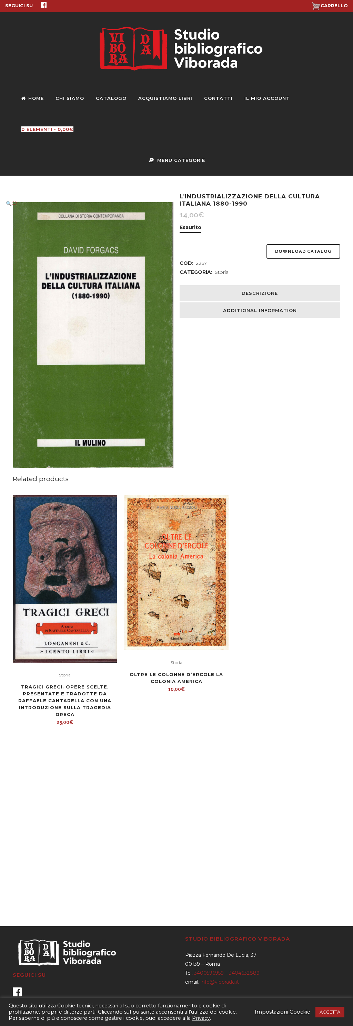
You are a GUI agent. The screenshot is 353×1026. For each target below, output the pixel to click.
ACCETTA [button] (330, 1012)
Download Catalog (303, 251)
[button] (86, 203)
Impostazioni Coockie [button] (282, 1012)
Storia (222, 272)
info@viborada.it (220, 982)
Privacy (201, 1018)
